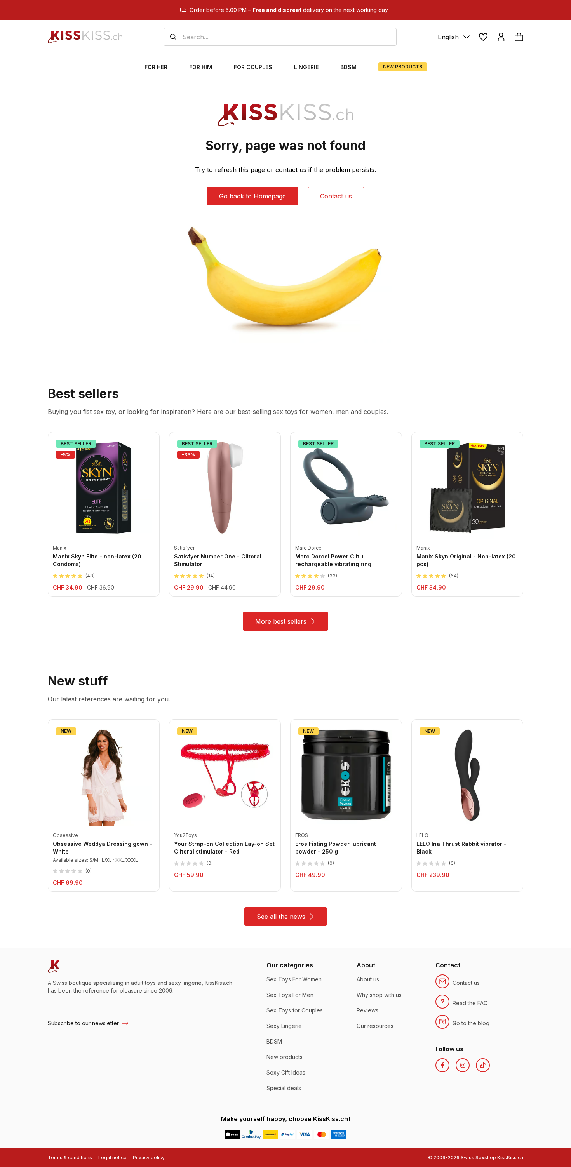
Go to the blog (471, 1023)
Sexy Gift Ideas (285, 1072)
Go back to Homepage (252, 196)
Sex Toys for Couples (294, 1010)
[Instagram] (463, 1065)
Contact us (336, 196)
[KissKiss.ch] (85, 37)
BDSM (274, 1041)
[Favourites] (483, 37)
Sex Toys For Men (289, 994)
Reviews (367, 1010)
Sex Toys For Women (294, 979)
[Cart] (519, 37)
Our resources (375, 1026)
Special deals (283, 1088)
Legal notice (112, 1157)
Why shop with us (379, 994)
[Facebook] (442, 1065)
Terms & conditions (70, 1157)
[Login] (501, 37)
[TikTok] (483, 1065)
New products (284, 1057)
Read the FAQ (470, 1003)
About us (368, 979)
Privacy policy (149, 1157)
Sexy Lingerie (284, 1026)
